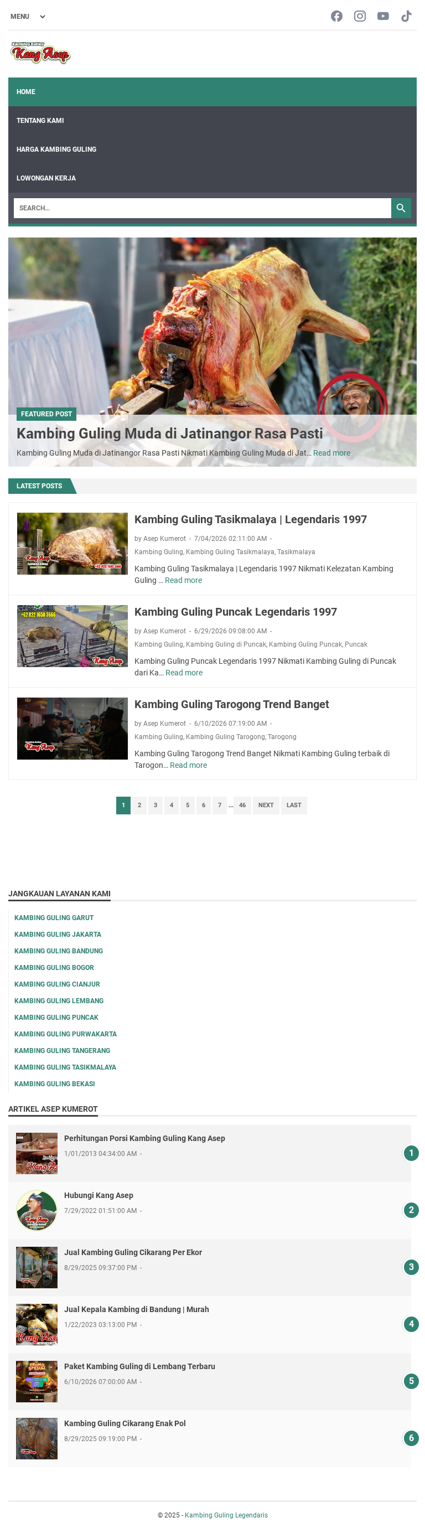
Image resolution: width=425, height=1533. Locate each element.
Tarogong (282, 737)
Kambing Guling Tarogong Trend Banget (231, 704)
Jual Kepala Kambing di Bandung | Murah (136, 1309)
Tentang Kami (40, 121)
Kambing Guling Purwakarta (65, 1034)
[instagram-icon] (360, 17)
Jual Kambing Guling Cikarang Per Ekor (133, 1252)
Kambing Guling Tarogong (225, 737)
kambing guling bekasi (54, 1084)
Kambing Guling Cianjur (57, 984)
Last (294, 805)
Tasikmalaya (296, 552)
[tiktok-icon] (406, 17)
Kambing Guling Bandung (58, 951)
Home (26, 92)
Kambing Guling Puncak (305, 644)
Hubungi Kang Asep (98, 1195)
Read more (331, 452)
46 (242, 805)
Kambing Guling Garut (54, 918)
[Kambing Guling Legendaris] (40, 54)
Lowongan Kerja (46, 178)
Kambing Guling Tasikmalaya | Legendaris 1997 (250, 519)
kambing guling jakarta (57, 934)
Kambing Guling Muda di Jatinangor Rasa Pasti (170, 433)
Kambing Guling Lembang (58, 1001)
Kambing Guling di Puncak (226, 644)
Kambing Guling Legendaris (226, 1515)
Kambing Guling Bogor (54, 968)
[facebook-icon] (336, 17)
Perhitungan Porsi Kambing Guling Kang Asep (144, 1138)
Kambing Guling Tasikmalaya (230, 552)
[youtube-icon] (383, 17)
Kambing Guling (158, 552)
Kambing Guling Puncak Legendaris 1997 (235, 611)
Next (266, 805)
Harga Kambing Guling (56, 149)
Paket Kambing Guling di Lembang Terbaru (139, 1366)
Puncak (356, 644)
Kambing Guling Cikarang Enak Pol (125, 1423)
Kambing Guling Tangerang (62, 1051)
